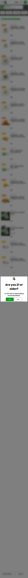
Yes (10, 299)
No (18, 299)
